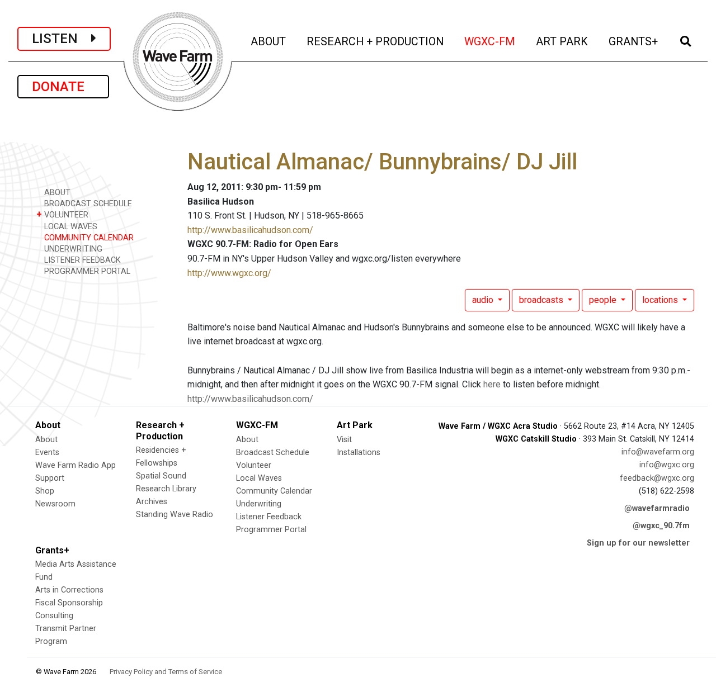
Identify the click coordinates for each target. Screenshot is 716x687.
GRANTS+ (634, 41)
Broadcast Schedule (272, 452)
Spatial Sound (161, 476)
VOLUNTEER (62, 214)
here (492, 384)
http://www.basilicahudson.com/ (250, 230)
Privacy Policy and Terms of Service (166, 671)
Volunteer (253, 465)
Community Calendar (274, 491)
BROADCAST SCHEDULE (87, 204)
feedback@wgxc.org (657, 478)
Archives (151, 501)
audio (484, 300)
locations (661, 300)
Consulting (54, 615)
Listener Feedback (269, 517)
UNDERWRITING (72, 249)
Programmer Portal (271, 529)
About (46, 439)
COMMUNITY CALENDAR (88, 238)
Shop (44, 491)
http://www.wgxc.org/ (229, 273)
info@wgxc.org (666, 465)
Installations (358, 452)
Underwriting (258, 504)
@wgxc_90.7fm (661, 525)
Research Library (166, 489)
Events (47, 452)
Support (49, 478)
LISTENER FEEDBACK (81, 260)
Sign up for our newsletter (638, 543)
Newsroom (55, 504)
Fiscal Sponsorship (69, 603)
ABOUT (269, 41)
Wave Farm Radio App (75, 465)
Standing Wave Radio (174, 514)
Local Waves (259, 478)
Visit (344, 439)
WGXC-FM (490, 41)
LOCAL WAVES (69, 226)
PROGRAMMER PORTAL (86, 271)
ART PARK (562, 41)
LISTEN (61, 38)
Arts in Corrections (69, 590)
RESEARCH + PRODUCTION (376, 41)
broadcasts (542, 300)
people (604, 300)
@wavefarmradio (657, 508)
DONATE (63, 86)
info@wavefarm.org (657, 452)
